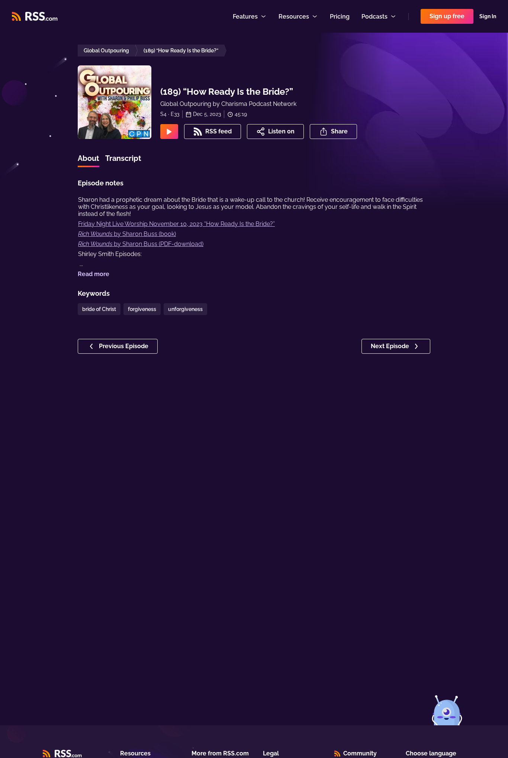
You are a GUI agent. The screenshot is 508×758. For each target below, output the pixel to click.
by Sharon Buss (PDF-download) (140, 243)
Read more (93, 274)
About (88, 158)
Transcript (123, 158)
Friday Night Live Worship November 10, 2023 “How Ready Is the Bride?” (176, 223)
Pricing (340, 16)
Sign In (487, 16)
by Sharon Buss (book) (127, 233)
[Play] (169, 131)
